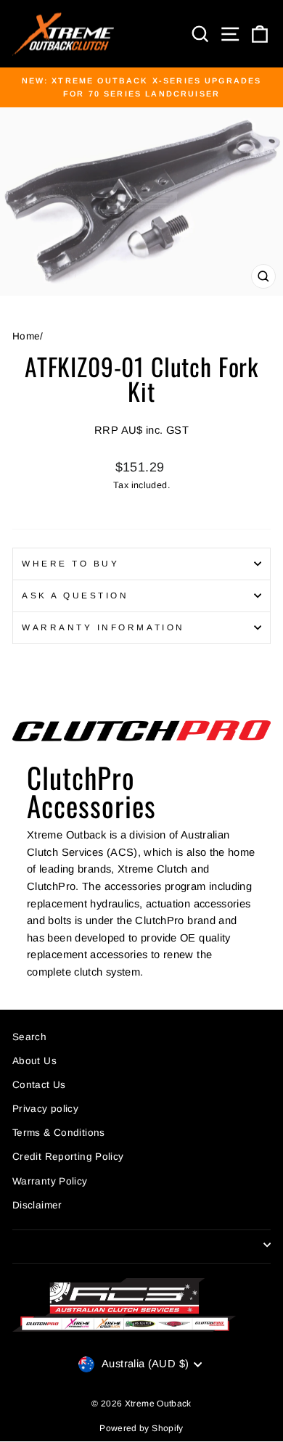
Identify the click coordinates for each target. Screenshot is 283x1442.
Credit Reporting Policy (67, 1156)
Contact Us (39, 1084)
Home (26, 336)
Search (29, 1036)
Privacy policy (45, 1108)
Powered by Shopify (141, 1428)
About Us (34, 1060)
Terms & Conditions (58, 1132)
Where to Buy (70, 563)
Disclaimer (37, 1205)
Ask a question (75, 595)
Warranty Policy (50, 1181)
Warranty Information (103, 627)
